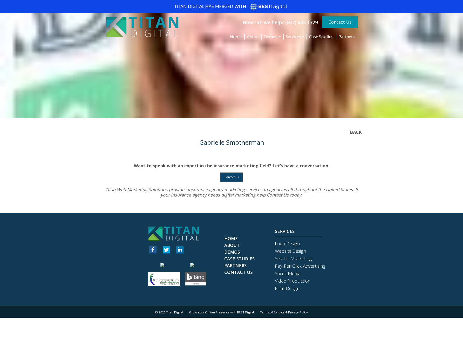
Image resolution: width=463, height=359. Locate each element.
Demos (270, 36)
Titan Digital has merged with (210, 7)
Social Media (288, 273)
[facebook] (153, 249)
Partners (347, 36)
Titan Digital (174, 312)
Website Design (290, 251)
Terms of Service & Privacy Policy (284, 312)
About (253, 36)
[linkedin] (180, 249)
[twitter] (166, 249)
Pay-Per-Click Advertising (300, 266)
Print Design (287, 288)
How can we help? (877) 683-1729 (280, 22)
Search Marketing (293, 258)
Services (293, 36)
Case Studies (321, 36)
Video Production (293, 281)
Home (236, 36)
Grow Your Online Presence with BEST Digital (221, 312)
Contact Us (340, 22)
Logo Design (287, 243)
